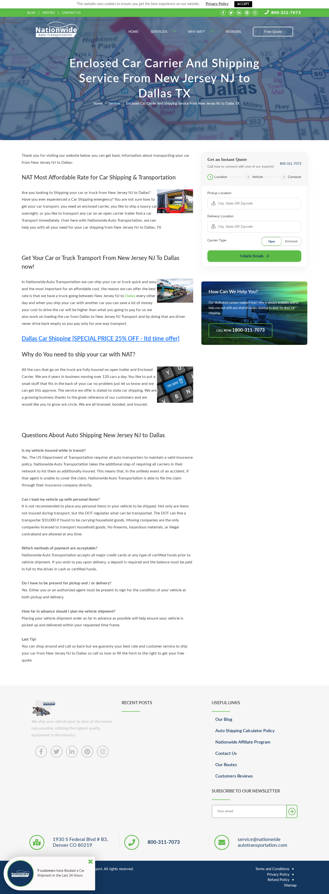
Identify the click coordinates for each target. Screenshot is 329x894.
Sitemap (290, 885)
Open (271, 241)
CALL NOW (240, 330)
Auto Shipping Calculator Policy (245, 731)
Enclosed (291, 241)
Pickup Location (219, 193)
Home (133, 32)
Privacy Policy (217, 4)
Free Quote (273, 32)
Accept (243, 4)
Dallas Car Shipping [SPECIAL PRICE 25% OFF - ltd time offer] (100, 339)
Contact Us (71, 12)
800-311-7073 (286, 12)
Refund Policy (279, 880)
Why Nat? (197, 32)
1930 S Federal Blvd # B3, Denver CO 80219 (80, 842)
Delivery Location (220, 216)
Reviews (233, 32)
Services (159, 32)
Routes (49, 12)
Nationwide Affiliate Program (242, 742)
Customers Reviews (234, 776)
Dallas (130, 296)
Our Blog (223, 719)
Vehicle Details (251, 256)
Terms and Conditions (272, 869)
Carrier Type (216, 240)
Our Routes (226, 765)
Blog (31, 12)
